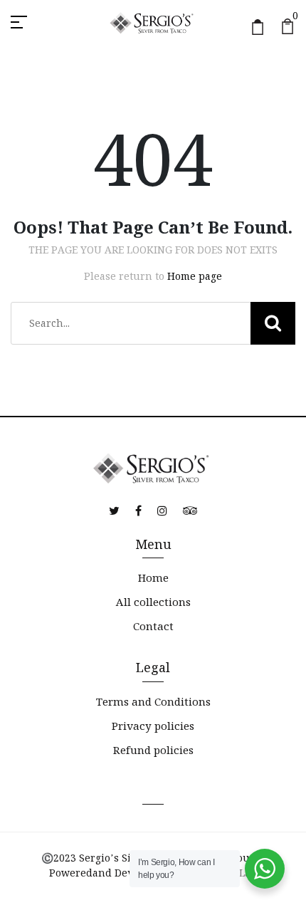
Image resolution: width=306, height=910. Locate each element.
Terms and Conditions (153, 701)
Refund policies (153, 750)
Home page (194, 276)
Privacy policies (153, 726)
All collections (153, 602)
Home (153, 578)
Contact (153, 626)
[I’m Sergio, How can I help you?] (265, 869)
